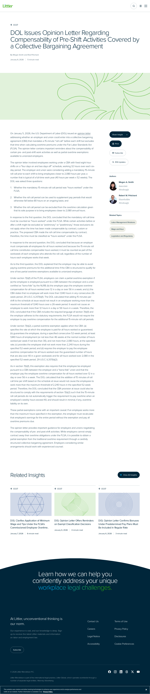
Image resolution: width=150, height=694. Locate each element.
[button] (109, 671)
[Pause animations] (140, 6)
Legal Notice (93, 636)
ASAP (15, 489)
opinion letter (84, 133)
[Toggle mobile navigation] (145, 6)
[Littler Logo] (8, 6)
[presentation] (31, 504)
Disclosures (120, 636)
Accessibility (93, 643)
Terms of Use (121, 621)
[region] (75, 690)
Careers (91, 628)
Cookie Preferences (124, 643)
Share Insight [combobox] (117, 134)
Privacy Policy (121, 628)
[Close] (146, 689)
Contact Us (93, 621)
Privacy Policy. (48, 691)
